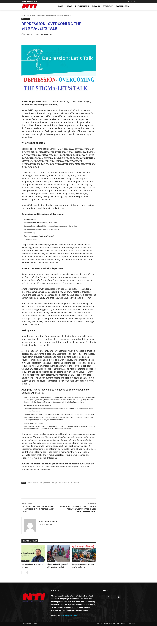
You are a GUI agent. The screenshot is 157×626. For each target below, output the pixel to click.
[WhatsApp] (52, 40)
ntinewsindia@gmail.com (70, 615)
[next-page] (26, 572)
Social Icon (31, 16)
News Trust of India (33, 34)
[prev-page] (22, 572)
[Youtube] (119, 597)
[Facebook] (128, 1)
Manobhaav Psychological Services (67, 483)
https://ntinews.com (45, 524)
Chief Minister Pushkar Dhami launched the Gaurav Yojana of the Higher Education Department (78, 509)
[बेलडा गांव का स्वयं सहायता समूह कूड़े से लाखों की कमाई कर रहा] (84, 553)
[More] (57, 40)
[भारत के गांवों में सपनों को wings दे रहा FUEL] (33, 553)
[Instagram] (131, 1)
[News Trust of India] (29, 6)
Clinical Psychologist (35, 483)
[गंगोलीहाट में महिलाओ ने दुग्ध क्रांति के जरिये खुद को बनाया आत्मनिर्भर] (58, 553)
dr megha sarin (49, 483)
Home (23, 16)
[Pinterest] (47, 40)
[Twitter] (134, 1)
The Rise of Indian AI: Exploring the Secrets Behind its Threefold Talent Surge (37, 509)
